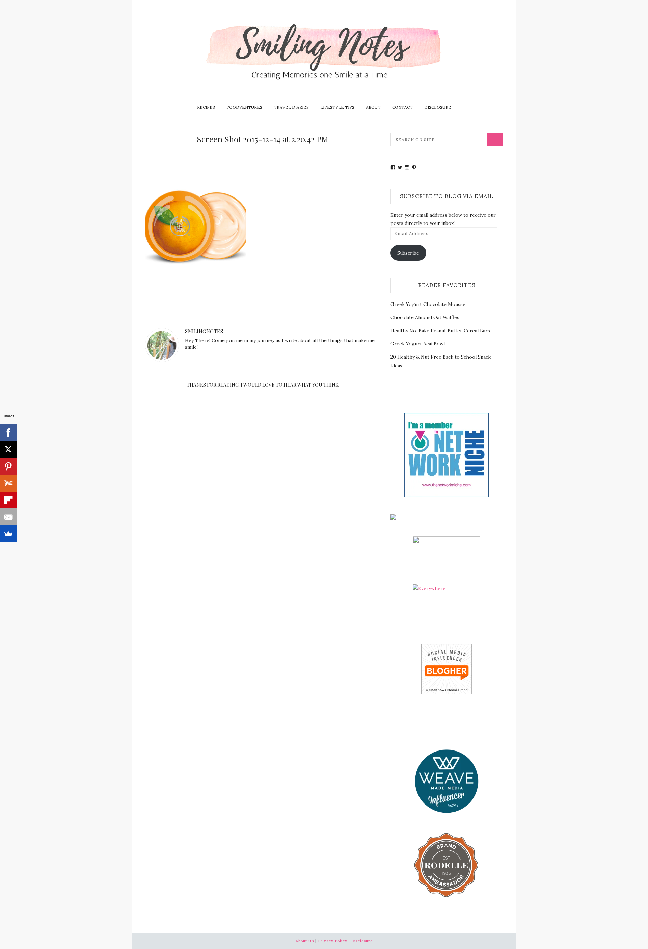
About (373, 107)
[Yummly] (8, 483)
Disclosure (437, 107)
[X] (8, 449)
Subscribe (408, 253)
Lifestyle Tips (337, 107)
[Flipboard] (8, 500)
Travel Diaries (291, 107)
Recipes (206, 107)
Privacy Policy (332, 941)
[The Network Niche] (446, 454)
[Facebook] (8, 432)
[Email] (8, 516)
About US (305, 941)
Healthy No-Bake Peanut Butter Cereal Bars (440, 330)
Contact (402, 107)
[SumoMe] (8, 533)
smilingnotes (204, 331)
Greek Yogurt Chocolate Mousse (427, 304)
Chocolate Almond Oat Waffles (424, 317)
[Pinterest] (8, 466)
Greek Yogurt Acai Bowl (417, 344)
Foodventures (244, 107)
